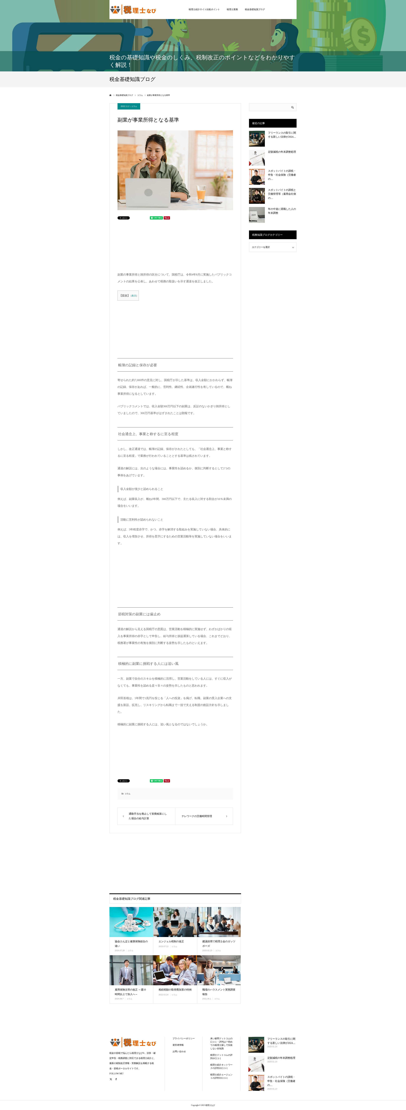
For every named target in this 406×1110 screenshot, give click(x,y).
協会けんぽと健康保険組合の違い (131, 943)
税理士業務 (232, 9)
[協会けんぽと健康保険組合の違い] (131, 922)
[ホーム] (110, 95)
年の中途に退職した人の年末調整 (282, 211)
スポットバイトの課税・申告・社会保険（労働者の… (282, 174)
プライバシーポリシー (184, 1038)
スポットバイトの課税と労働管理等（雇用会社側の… (282, 194)
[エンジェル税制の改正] (175, 922)
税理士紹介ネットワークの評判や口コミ (221, 1066)
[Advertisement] (148, 245)
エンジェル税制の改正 (171, 941)
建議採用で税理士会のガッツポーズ (218, 943)
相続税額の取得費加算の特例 (175, 989)
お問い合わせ (179, 1051)
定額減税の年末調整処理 (282, 151)
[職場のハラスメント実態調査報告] (219, 970)
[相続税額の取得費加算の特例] (175, 970)
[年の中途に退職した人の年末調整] (257, 215)
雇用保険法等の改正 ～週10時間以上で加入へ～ (130, 992)
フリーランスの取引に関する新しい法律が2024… (282, 134)
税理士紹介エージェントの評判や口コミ (221, 1076)
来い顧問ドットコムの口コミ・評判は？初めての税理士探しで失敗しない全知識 (221, 1043)
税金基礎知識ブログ (255, 9)
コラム (134, 106)
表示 (133, 295)
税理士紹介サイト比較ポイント (204, 9)
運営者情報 (178, 1045)
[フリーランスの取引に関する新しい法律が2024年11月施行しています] (257, 139)
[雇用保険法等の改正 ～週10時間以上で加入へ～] (131, 970)
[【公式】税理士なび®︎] (133, 9)
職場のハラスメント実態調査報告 (218, 992)
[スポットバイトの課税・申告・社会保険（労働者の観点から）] (257, 177)
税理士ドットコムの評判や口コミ (221, 1057)
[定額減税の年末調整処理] (257, 158)
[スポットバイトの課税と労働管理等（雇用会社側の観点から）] (257, 196)
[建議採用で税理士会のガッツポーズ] (219, 922)
